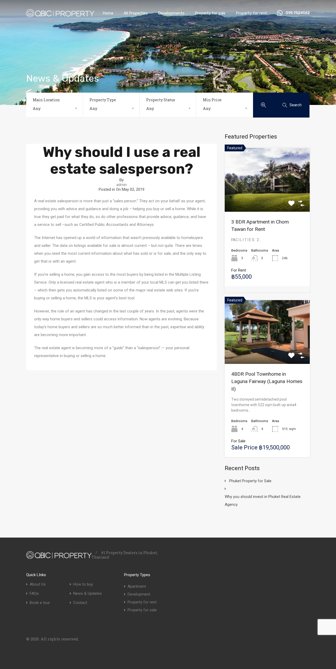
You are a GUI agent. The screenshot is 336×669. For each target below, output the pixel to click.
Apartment (137, 586)
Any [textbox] (37, 108)
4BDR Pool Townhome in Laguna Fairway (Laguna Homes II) (266, 381)
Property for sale (210, 13)
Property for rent (251, 13)
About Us (38, 584)
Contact (80, 603)
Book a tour (40, 603)
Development (139, 594)
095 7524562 (298, 13)
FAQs (34, 594)
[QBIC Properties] (60, 14)
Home (108, 13)
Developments (171, 13)
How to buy (83, 584)
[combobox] (54, 108)
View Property (267, 199)
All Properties (136, 13)
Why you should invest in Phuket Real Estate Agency (263, 500)
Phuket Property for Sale (250, 481)
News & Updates (87, 594)
